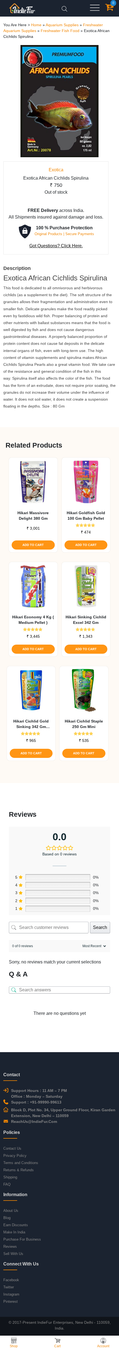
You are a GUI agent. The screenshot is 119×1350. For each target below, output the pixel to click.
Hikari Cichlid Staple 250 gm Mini (84, 724)
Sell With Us (13, 1254)
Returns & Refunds (18, 1170)
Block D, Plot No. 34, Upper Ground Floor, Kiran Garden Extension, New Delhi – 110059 (63, 1113)
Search (100, 927)
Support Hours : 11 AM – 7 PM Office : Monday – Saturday (39, 1093)
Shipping (10, 1177)
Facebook (11, 1280)
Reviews (10, 1246)
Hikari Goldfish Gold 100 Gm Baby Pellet (86, 516)
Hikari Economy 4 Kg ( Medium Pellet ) (33, 620)
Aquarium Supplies (62, 25)
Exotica (56, 169)
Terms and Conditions (20, 1163)
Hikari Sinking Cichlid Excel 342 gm (86, 620)
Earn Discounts (15, 1225)
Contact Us (12, 1148)
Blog (7, 1218)
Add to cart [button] (33, 545)
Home (36, 25)
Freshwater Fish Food (60, 30)
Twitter (8, 1287)
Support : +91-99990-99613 (36, 1102)
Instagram (11, 1294)
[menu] (95, 8)
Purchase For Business (22, 1239)
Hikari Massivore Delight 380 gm (33, 516)
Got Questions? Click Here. (56, 245)
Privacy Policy (15, 1156)
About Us (10, 1211)
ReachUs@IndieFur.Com (34, 1121)
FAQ (7, 1184)
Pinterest (10, 1301)
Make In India (14, 1232)
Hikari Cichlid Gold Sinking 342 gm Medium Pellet (31, 724)
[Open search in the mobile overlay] (64, 8)
